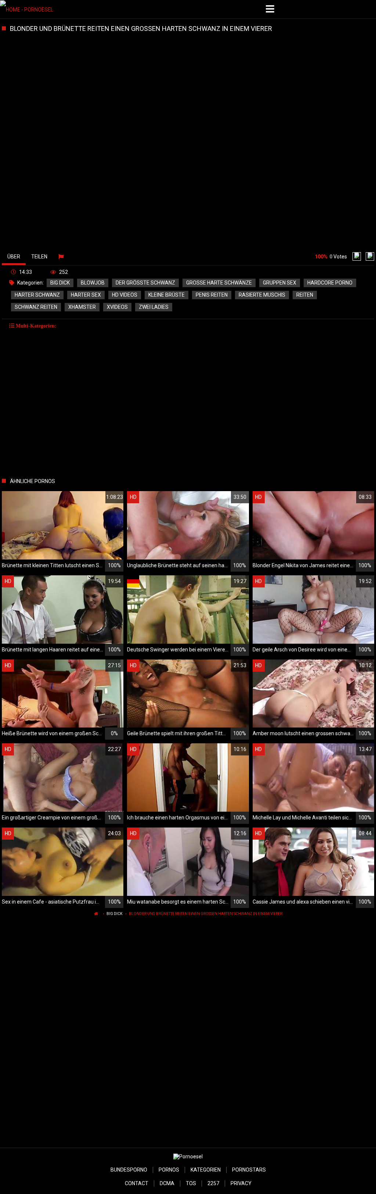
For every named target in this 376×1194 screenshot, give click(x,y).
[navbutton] (271, 9)
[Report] (62, 256)
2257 (213, 1183)
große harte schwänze (219, 283)
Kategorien (206, 1170)
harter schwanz (37, 295)
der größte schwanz (145, 283)
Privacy (241, 1183)
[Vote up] (356, 256)
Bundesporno (129, 1170)
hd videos (124, 295)
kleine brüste (166, 295)
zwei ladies (154, 307)
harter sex (86, 295)
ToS (191, 1183)
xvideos (117, 307)
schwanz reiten (36, 307)
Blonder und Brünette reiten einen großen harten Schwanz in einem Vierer (205, 914)
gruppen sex (279, 283)
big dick (60, 283)
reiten (304, 295)
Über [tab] (13, 257)
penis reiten (212, 295)
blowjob (93, 283)
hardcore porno (329, 283)
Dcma (167, 1183)
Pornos (169, 1170)
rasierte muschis (262, 295)
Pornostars (249, 1170)
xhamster (82, 307)
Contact (136, 1183)
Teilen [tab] (39, 257)
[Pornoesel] (37, 9)
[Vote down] (370, 256)
